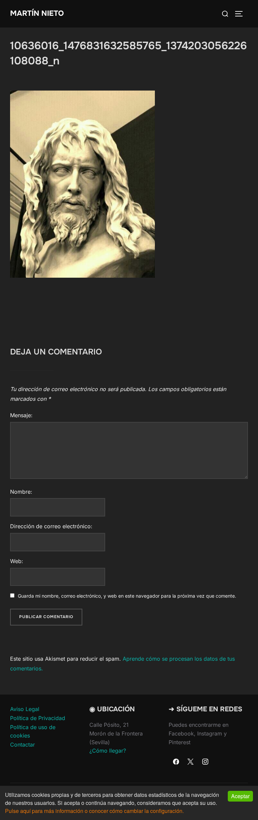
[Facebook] (176, 762)
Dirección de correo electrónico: (51, 526)
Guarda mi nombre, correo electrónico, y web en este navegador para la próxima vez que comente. (127, 596)
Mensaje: (21, 415)
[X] (190, 762)
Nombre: (21, 491)
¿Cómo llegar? (107, 750)
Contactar (22, 744)
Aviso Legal (24, 709)
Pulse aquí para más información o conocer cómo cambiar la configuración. (94, 811)
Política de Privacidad (37, 718)
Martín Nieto (37, 13)
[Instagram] (205, 762)
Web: (16, 561)
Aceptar (240, 796)
